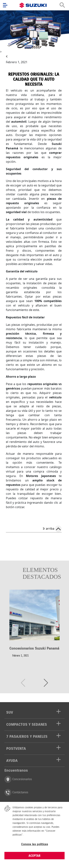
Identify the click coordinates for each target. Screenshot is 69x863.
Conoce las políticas (34, 844)
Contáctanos (19, 792)
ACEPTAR (34, 855)
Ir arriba (48, 528)
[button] (45, 683)
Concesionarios (21, 779)
